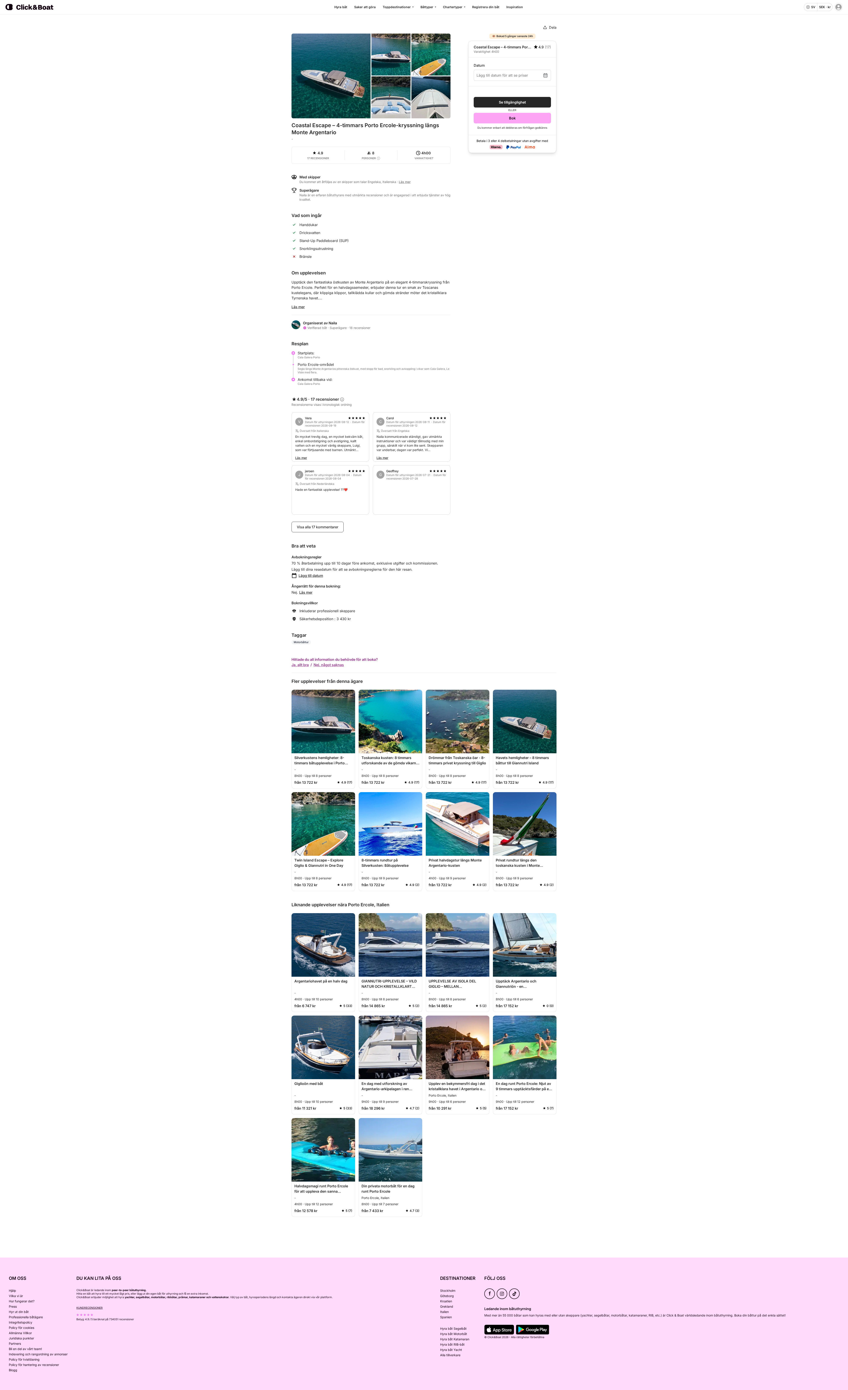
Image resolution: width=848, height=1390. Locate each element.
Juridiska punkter (21, 1338)
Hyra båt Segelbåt (453, 1328)
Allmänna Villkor (20, 1333)
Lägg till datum (311, 575)
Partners (15, 1343)
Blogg (13, 1370)
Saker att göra (365, 7)
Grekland (446, 1306)
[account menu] (838, 7)
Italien (444, 1312)
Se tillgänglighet (512, 102)
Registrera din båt (485, 7)
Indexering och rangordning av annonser (38, 1354)
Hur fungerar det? (21, 1301)
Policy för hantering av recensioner (34, 1365)
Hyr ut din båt (19, 1312)
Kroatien (446, 1301)
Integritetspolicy (20, 1322)
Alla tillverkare (450, 1355)
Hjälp (12, 1290)
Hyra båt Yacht (451, 1350)
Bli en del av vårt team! (25, 1349)
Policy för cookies (21, 1328)
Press (13, 1306)
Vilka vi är (16, 1296)
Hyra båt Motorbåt (453, 1334)
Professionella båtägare (26, 1317)
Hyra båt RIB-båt (452, 1344)
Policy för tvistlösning (24, 1359)
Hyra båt (340, 7)
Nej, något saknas (329, 665)
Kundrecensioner (89, 1307)
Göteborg (447, 1296)
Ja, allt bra (300, 665)
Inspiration (514, 7)
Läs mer (298, 307)
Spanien (446, 1317)
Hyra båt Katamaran (454, 1339)
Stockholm (447, 1290)
